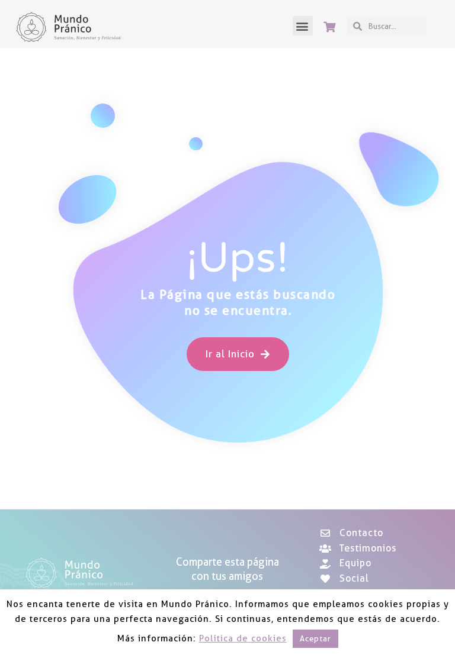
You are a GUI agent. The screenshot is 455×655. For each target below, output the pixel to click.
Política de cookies (243, 638)
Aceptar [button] (315, 638)
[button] (303, 26)
